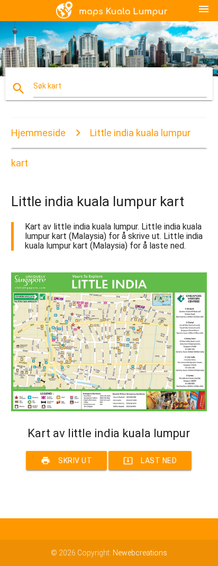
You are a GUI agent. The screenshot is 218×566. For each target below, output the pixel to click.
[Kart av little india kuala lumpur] (109, 408)
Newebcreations (140, 553)
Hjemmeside (38, 132)
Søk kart (47, 86)
